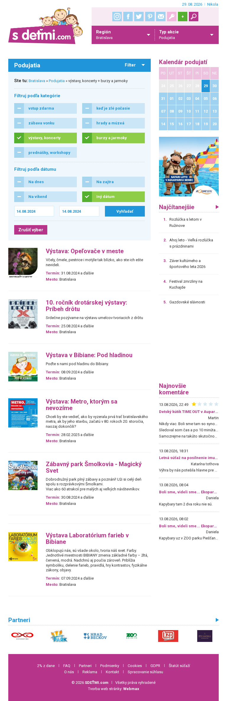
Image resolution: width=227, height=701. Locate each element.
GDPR (155, 665)
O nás (69, 672)
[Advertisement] (189, 345)
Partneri (85, 665)
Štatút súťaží (179, 665)
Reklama (89, 672)
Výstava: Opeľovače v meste (85, 251)
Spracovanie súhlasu (145, 672)
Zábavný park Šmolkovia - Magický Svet (94, 467)
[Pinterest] (150, 16)
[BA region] (189, 166)
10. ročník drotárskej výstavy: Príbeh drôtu (86, 306)
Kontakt (112, 672)
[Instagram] (117, 16)
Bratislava (37, 81)
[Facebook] (128, 16)
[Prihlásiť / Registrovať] (171, 16)
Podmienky (109, 665)
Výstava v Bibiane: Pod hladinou (89, 355)
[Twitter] (139, 16)
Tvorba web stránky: (113, 689)
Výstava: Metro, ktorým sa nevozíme (81, 405)
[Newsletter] (161, 16)
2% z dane (46, 665)
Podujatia (57, 81)
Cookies (135, 665)
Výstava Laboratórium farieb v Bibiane (87, 538)
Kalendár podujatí (183, 62)
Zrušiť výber (30, 229)
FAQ (66, 665)
